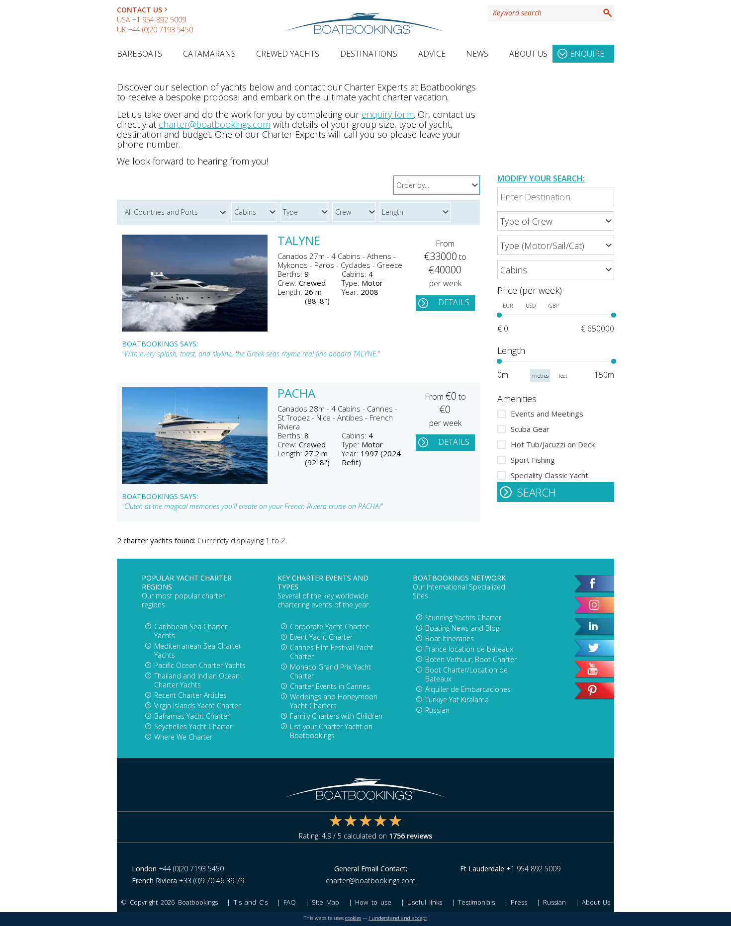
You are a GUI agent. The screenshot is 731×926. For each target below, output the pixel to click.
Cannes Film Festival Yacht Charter (331, 652)
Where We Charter (183, 737)
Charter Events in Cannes (330, 686)
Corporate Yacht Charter (329, 626)
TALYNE (298, 242)
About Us (528, 53)
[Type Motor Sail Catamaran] (306, 210)
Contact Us (139, 9)
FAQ (289, 902)
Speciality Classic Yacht (549, 475)
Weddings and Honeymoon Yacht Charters (333, 701)
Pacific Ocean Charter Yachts (200, 665)
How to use (373, 902)
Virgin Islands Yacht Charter (197, 705)
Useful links (424, 902)
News (477, 53)
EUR (508, 305)
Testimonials (476, 902)
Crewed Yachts (287, 53)
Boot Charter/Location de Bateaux (466, 674)
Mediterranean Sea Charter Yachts (197, 650)
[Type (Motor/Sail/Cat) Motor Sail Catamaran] (555, 245)
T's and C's (251, 902)
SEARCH (536, 492)
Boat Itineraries (449, 638)
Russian (437, 710)
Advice (432, 53)
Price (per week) (529, 290)
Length (511, 350)
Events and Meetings (547, 414)
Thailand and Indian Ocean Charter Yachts (197, 680)
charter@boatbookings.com (215, 124)
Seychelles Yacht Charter (193, 726)
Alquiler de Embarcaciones (468, 689)
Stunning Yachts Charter (463, 617)
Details (453, 302)
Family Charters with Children (336, 716)
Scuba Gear (530, 429)
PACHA (296, 394)
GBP (553, 305)
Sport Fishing (533, 460)
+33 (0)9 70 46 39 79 (211, 880)
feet (563, 375)
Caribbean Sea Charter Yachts (190, 631)
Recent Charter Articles (190, 695)
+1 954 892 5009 (159, 19)
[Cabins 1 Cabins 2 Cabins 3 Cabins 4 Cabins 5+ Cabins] (555, 269)
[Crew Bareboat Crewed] (355, 210)
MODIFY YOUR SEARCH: (541, 178)
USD (531, 305)
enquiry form (388, 114)
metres (540, 375)
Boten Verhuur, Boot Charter (471, 659)
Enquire (587, 53)
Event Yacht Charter (321, 637)
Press (519, 902)
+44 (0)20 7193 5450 (160, 29)
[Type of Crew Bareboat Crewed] (555, 221)
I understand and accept (397, 918)
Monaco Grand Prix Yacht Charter (330, 671)
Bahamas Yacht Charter (192, 716)
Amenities (517, 399)
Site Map (325, 902)
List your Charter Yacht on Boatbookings (331, 731)
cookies (353, 918)
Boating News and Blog (462, 628)
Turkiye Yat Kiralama (457, 699)
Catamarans (209, 53)
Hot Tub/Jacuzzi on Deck (553, 444)
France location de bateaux (469, 649)
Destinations (368, 53)
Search (607, 13)
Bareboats (139, 53)
